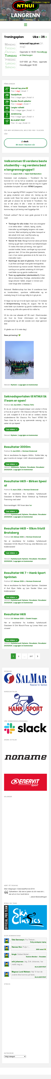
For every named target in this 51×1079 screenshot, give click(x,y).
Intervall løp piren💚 (19, 88)
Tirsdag (10, 48)
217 (31, 657)
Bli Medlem (37, 2)
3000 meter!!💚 (41, 949)
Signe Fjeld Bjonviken (33, 174)
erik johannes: (18, 961)
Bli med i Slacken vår (25, 145)
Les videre (11, 429)
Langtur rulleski (17, 107)
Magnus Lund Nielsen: (21, 971)
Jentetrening (16, 113)
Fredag (10, 59)
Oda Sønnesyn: (18, 939)
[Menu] (25, 25)
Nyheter (14, 385)
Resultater (31, 467)
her (30, 505)
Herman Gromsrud (29, 451)
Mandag (10, 44)
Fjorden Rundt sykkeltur (21, 101)
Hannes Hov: (17, 947)
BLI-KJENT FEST (18, 120)
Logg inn (46, 2)
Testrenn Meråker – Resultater (36, 957)
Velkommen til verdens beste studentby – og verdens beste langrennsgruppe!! (25, 165)
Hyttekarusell (16, 514)
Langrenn (25, 15)
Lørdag (10, 63)
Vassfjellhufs (16, 94)
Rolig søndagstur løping (38, 942)
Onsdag (10, 52)
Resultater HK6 (15, 614)
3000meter (15, 467)
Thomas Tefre (28, 405)
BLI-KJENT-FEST (40, 967)
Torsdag (10, 55)
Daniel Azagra (31, 618)
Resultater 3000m (17, 447)
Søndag (10, 67)
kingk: (14, 954)
